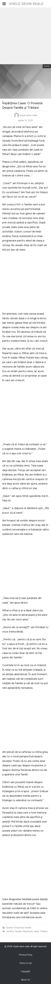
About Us (25, 979)
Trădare (44, 931)
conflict (10, 931)
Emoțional (19, 927)
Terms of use (25, 963)
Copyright (25, 971)
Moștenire (28, 931)
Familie (28, 927)
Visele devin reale (26, 4)
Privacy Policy (25, 954)
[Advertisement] (25, 35)
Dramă (46, 66)
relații (36, 931)
